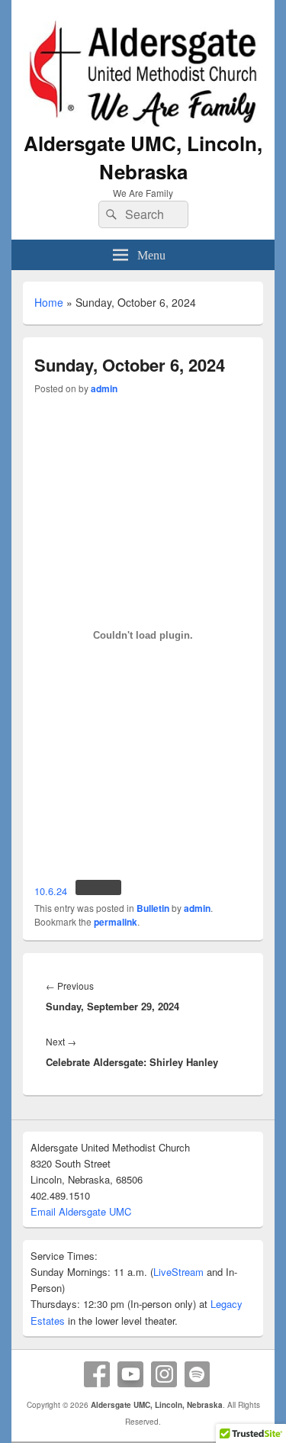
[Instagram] (164, 1374)
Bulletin (153, 908)
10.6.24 (50, 891)
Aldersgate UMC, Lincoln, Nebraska (143, 157)
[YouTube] (130, 1374)
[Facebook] (97, 1374)
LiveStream (178, 1271)
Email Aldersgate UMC (81, 1211)
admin (104, 388)
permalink (115, 922)
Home (48, 302)
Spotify (197, 1374)
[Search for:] (143, 214)
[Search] (109, 214)
